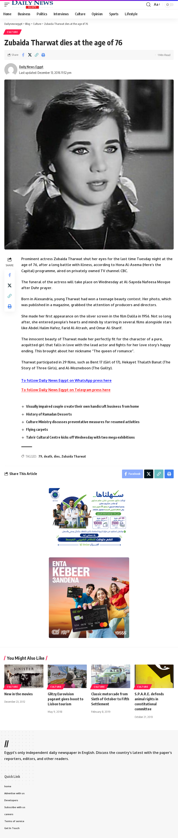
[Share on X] (30, 54)
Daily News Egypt (31, 67)
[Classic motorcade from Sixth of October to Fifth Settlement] (110, 676)
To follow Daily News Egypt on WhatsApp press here (66, 380)
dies (57, 456)
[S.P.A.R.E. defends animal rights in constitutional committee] (154, 676)
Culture (12, 32)
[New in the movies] (23, 676)
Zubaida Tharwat (73, 456)
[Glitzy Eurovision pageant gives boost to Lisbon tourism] (67, 676)
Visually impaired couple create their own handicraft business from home (82, 406)
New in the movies (18, 694)
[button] (8, 4)
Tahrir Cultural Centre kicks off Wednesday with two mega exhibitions (80, 437)
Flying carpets (37, 429)
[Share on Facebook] (23, 54)
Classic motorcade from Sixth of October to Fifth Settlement (110, 699)
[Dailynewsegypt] (32, 4)
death (48, 456)
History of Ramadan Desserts (49, 414)
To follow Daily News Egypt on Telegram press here (65, 390)
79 (40, 456)
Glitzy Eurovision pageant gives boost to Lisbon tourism (65, 699)
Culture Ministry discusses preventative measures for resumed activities (83, 422)
